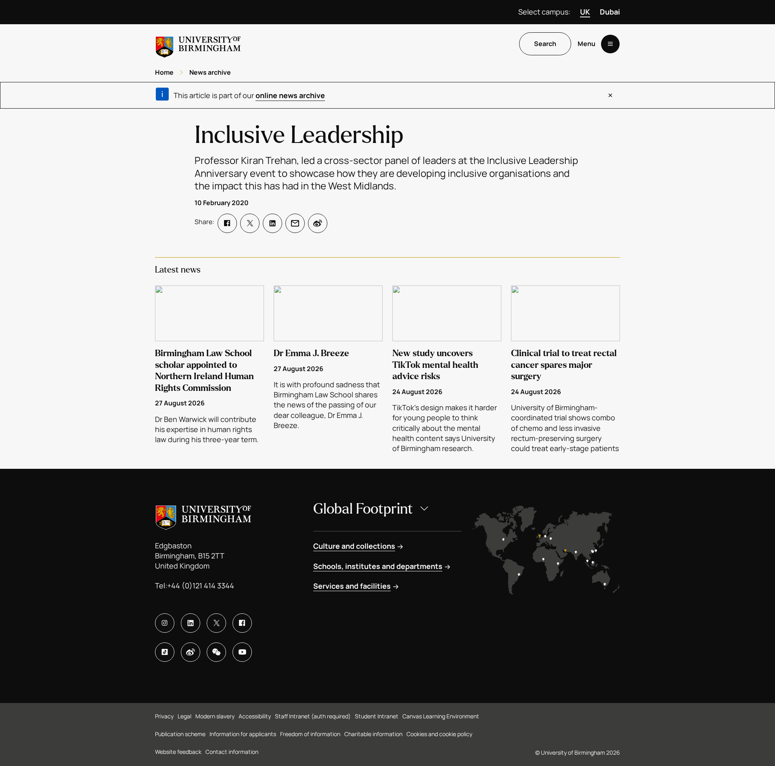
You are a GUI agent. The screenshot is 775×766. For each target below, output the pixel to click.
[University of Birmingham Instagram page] (164, 623)
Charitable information (373, 734)
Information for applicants (242, 734)
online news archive (290, 95)
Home (164, 72)
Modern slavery (215, 716)
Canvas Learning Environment (440, 716)
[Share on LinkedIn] (272, 223)
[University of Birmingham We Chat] (216, 652)
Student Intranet (376, 716)
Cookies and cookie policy (439, 734)
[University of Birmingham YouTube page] (242, 652)
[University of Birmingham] (198, 44)
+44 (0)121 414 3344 (200, 585)
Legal (184, 716)
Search (545, 44)
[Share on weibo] (317, 223)
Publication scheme (180, 734)
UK (585, 12)
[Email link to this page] (295, 223)
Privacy (164, 716)
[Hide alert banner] (610, 95)
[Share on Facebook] (227, 223)
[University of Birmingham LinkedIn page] (190, 623)
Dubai (610, 12)
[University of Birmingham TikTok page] (164, 652)
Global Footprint (363, 509)
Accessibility (255, 716)
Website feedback (178, 752)
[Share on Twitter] (250, 223)
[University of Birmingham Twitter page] (216, 623)
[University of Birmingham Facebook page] (242, 623)
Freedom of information (310, 734)
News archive (210, 72)
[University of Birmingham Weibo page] (190, 652)
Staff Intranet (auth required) (313, 716)
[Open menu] (610, 44)
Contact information (231, 752)
